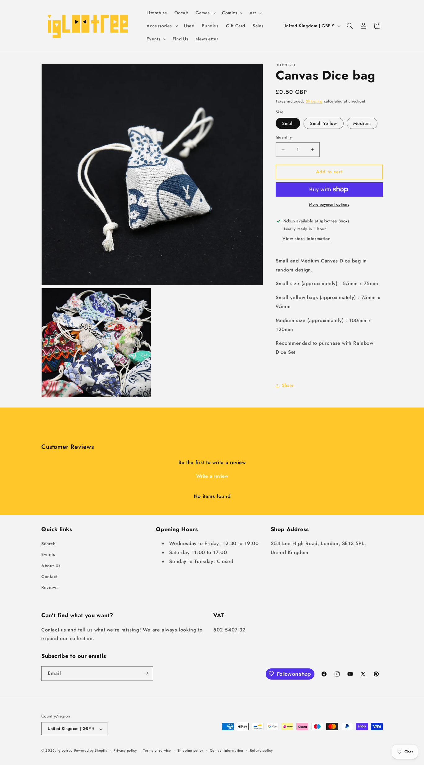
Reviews (49, 588)
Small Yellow (323, 123)
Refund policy (261, 750)
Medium (362, 123)
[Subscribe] (146, 673)
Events (48, 555)
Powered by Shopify (90, 750)
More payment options (329, 204)
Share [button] (288, 385)
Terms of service (157, 750)
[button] (205, 12)
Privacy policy (125, 750)
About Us (51, 565)
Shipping (314, 101)
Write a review (212, 476)
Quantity (284, 137)
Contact (49, 576)
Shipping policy (190, 750)
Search (48, 544)
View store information (306, 238)
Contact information (226, 750)
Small (288, 123)
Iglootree (65, 750)
